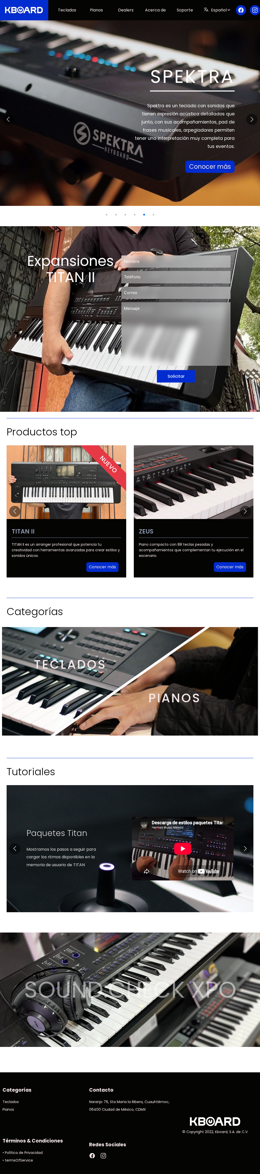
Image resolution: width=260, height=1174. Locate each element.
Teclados (67, 10)
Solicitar (176, 376)
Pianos (96, 10)
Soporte (185, 10)
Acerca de (155, 10)
